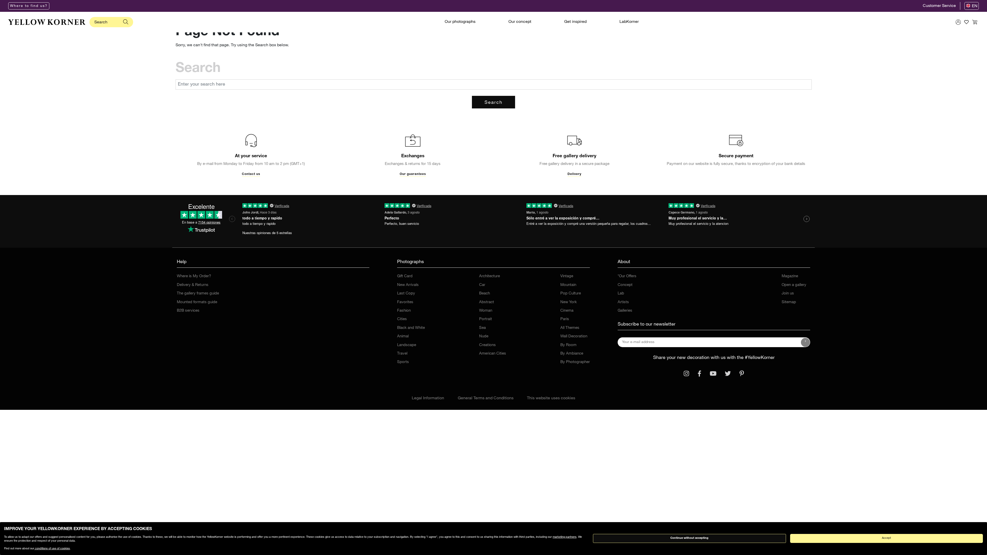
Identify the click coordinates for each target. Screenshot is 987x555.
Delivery (574, 174)
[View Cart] (975, 22)
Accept (886, 538)
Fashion (404, 311)
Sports (403, 362)
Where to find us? (29, 6)
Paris (564, 319)
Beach (484, 293)
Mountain (568, 285)
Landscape (406, 345)
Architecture (489, 276)
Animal (403, 336)
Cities (402, 319)
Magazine (790, 276)
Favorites (405, 302)
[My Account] (958, 22)
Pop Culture (570, 293)
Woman (485, 311)
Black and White (411, 328)
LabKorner (629, 22)
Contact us (251, 174)
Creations (487, 345)
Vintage (566, 276)
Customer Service (939, 6)
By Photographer (575, 362)
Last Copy (406, 293)
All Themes (569, 328)
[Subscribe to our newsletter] (805, 342)
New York (568, 302)
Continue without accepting (689, 538)
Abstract (486, 302)
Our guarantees (413, 174)
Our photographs (460, 22)
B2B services (188, 311)
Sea (482, 328)
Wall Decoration (573, 336)
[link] (46, 22)
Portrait (485, 319)
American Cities (492, 354)
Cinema (566, 311)
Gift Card (405, 276)
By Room (568, 345)
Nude (483, 336)
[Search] (125, 22)
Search (493, 102)
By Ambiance (571, 354)
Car (482, 285)
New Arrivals (408, 285)
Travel (402, 354)
